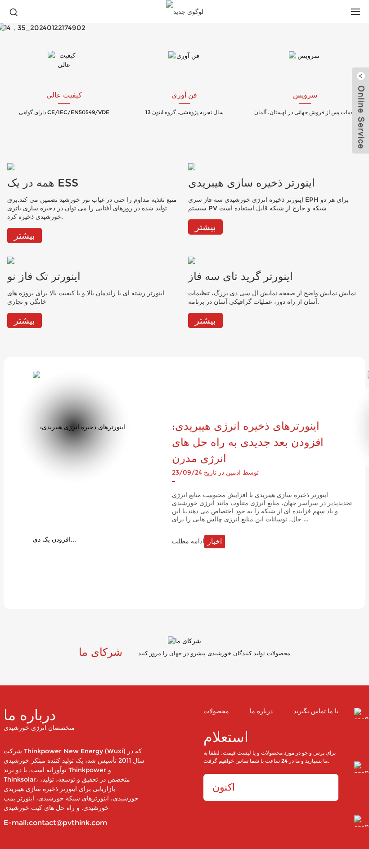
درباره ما (261, 711)
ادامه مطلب (197, 541)
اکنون (223, 787)
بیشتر (24, 235)
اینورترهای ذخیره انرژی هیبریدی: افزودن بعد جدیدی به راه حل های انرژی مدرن (248, 442)
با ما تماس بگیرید (315, 711)
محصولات (216, 711)
